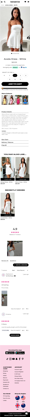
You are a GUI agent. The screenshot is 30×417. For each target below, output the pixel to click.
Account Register (19, 371)
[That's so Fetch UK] (17, 405)
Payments (5, 380)
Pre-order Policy (19, 378)
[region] (15, 248)
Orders (5, 375)
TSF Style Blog (6, 396)
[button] (4, 75)
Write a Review (22, 265)
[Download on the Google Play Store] (20, 354)
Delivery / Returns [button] (7, 142)
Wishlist (17, 383)
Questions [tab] (13, 261)
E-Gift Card (17, 374)
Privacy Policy (18, 376)
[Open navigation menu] (2, 2)
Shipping (5, 371)
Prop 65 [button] (4, 145)
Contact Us (6, 388)
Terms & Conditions (20, 415)
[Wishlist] (25, 2)
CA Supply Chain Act (20, 380)
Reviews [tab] (5, 261)
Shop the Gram (6, 398)
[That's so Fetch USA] (23, 398)
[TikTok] (7, 359)
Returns (5, 377)
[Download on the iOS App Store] (10, 353)
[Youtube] (13, 359)
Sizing (4, 373)
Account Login (18, 369)
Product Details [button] (7, 112)
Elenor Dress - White (21, 182)
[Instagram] (10, 359)
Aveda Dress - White (11, 5)
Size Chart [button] (5, 139)
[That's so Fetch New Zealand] (23, 405)
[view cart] (28, 2)
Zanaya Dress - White (6, 182)
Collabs (4, 400)
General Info (6, 382)
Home (2, 5)
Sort (13, 270)
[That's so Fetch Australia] (17, 398)
